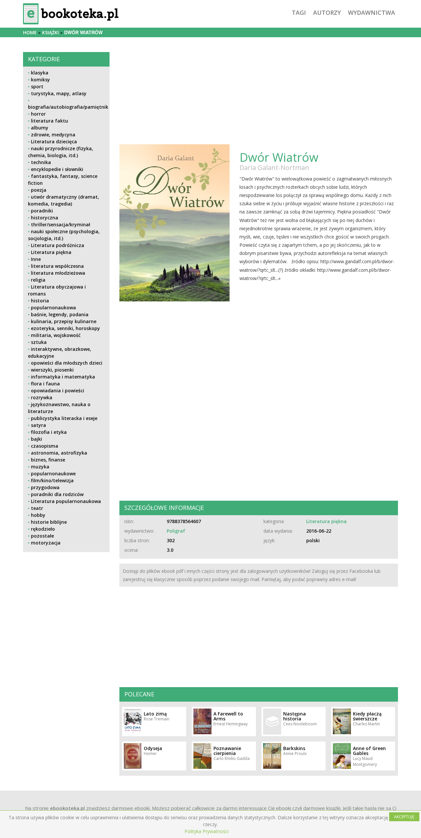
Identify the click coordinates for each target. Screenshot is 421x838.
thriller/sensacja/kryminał (60, 224)
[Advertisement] (66, 603)
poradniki (42, 211)
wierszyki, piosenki (52, 370)
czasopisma (44, 446)
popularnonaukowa (53, 307)
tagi (299, 12)
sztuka (39, 342)
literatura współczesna (57, 266)
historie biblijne (49, 522)
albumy (39, 128)
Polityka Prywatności (207, 831)
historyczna (44, 217)
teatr (37, 508)
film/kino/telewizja (52, 480)
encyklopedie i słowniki (57, 169)
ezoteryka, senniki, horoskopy (65, 328)
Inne (36, 259)
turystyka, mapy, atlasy (59, 93)
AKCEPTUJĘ (404, 817)
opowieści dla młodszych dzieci (66, 363)
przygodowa (45, 487)
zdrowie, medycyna (53, 134)
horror (38, 114)
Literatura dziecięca (54, 141)
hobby (38, 515)
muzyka (40, 466)
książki (50, 32)
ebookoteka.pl (67, 808)
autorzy (327, 12)
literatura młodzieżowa (58, 273)
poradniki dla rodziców (57, 494)
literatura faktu (49, 121)
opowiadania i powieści (57, 390)
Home (30, 32)
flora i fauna (45, 383)
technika (41, 162)
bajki (36, 439)
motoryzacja (46, 543)
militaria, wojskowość (56, 335)
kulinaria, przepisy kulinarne (63, 321)
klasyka (39, 73)
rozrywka (41, 397)
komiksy (40, 79)
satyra (38, 425)
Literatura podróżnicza (57, 245)
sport (37, 86)
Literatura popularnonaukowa (66, 501)
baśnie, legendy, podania (59, 314)
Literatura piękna (51, 252)
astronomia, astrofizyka (59, 453)
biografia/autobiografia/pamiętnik (68, 107)
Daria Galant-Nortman (274, 167)
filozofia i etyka (49, 432)
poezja (38, 190)
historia (40, 300)
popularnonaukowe (53, 473)
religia (38, 280)
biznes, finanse (48, 460)
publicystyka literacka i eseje (64, 418)
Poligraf (176, 531)
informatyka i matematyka (63, 377)
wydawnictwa (371, 12)
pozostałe (42, 536)
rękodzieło (43, 529)
